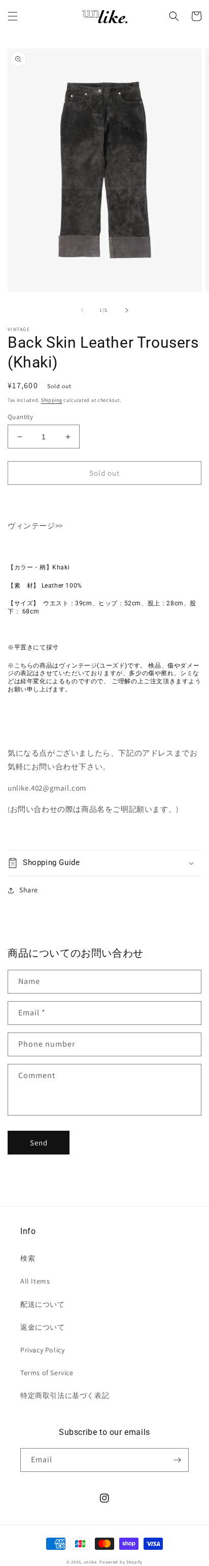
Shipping (51, 400)
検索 (27, 1258)
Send (39, 1142)
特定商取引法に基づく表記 (64, 1395)
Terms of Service (47, 1372)
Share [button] (28, 889)
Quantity (20, 417)
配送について (42, 1304)
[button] (13, 16)
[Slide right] (127, 310)
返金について (42, 1327)
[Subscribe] (177, 1460)
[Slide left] (82, 310)
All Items (35, 1281)
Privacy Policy (42, 1349)
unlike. (91, 1561)
